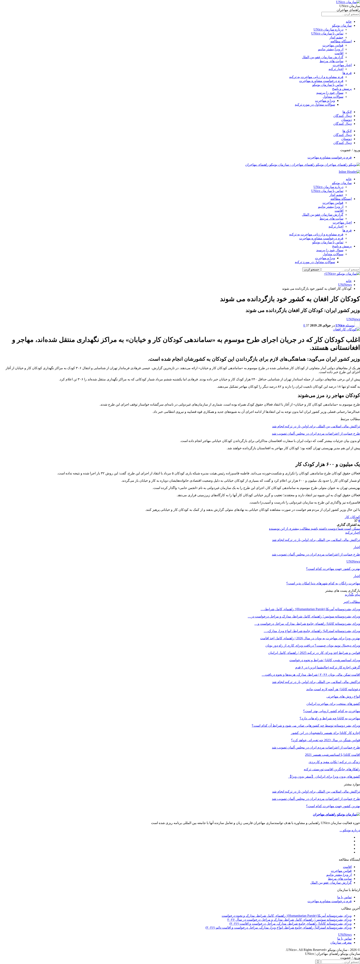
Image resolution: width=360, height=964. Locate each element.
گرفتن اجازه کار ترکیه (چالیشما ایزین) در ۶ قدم (327, 667)
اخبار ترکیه (336, 69)
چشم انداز (336, 37)
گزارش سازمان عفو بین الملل (322, 57)
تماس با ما (344, 897)
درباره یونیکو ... (350, 830)
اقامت (339, 53)
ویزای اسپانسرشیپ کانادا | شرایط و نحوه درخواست (324, 660)
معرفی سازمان (341, 942)
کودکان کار (352, 517)
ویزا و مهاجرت (325, 100)
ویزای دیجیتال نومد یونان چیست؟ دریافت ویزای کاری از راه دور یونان (312, 645)
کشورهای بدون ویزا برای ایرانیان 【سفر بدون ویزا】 (324, 776)
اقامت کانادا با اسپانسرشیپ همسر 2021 (332, 754)
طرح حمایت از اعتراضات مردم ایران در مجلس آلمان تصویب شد (316, 433)
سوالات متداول (333, 96)
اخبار (356, 547)
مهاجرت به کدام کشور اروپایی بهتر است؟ (331, 711)
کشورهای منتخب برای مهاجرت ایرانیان (333, 703)
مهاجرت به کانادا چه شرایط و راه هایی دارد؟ (330, 718)
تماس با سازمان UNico (327, 33)
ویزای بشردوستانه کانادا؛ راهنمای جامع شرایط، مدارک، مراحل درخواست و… (307, 623)
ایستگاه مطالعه (341, 41)
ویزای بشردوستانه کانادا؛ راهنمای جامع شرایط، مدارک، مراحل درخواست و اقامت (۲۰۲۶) (290, 923)
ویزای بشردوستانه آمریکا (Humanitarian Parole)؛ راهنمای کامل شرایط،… (310, 609)
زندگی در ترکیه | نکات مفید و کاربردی (334, 762)
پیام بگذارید (352, 594)
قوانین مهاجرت (332, 45)
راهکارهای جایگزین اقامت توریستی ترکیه (332, 769)
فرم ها (347, 73)
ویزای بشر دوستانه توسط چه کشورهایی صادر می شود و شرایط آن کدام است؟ (306, 725)
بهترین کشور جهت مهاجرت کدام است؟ (333, 806)
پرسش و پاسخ (342, 88)
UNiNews (353, 319)
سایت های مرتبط (331, 61)
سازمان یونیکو (342, 25)
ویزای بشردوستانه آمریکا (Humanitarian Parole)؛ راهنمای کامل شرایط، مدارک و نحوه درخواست (287, 915)
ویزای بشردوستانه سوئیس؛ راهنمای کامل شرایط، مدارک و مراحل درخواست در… (304, 616)
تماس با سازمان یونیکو (327, 85)
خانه (349, 21)
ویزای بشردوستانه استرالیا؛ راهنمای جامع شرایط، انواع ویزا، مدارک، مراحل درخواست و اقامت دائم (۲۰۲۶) (278, 927)
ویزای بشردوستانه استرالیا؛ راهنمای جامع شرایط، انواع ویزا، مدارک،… (312, 631)
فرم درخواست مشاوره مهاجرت (321, 81)
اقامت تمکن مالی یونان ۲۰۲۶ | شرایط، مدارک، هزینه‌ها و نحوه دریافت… (311, 674)
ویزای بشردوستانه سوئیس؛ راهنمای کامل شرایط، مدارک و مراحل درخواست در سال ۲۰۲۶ (289, 919)
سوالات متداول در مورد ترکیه (315, 104)
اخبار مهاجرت (342, 65)
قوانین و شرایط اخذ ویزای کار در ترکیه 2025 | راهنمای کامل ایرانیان (314, 653)
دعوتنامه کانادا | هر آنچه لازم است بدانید (333, 689)
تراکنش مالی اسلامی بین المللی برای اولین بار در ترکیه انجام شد (316, 426)
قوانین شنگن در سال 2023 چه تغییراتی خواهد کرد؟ (325, 740)
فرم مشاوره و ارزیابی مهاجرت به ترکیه (316, 77)
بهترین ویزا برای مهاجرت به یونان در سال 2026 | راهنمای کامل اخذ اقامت (310, 638)
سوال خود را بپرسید (329, 92)
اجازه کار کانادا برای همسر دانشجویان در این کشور (325, 733)
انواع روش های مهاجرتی (343, 696)
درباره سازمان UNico (328, 29)
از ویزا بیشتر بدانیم (330, 49)
